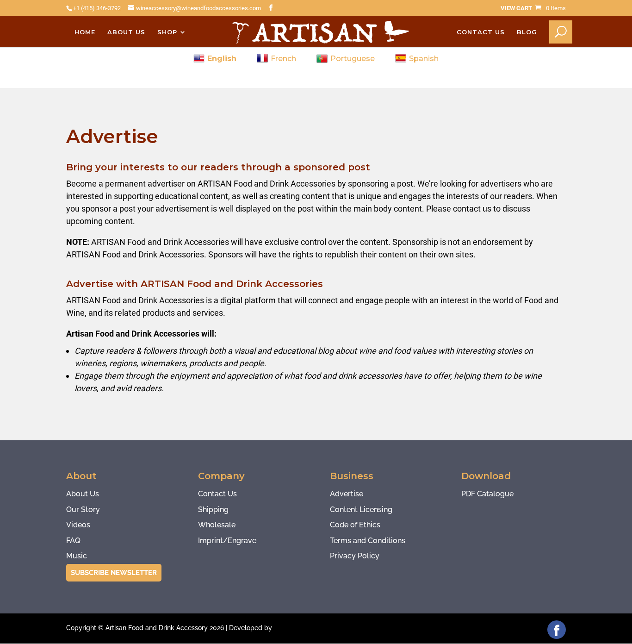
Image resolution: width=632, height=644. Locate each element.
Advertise (346, 493)
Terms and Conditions (367, 540)
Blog (527, 32)
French (283, 58)
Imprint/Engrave (227, 540)
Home (84, 32)
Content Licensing (361, 509)
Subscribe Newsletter (114, 573)
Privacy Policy (354, 555)
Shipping (213, 509)
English (221, 58)
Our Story (83, 509)
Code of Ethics (355, 524)
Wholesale (216, 524)
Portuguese (352, 58)
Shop (167, 32)
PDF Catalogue (487, 493)
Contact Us (481, 32)
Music (76, 555)
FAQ (73, 540)
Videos (78, 524)
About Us (126, 32)
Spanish (424, 58)
